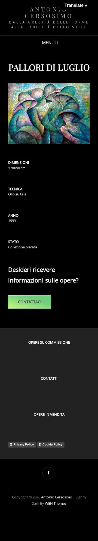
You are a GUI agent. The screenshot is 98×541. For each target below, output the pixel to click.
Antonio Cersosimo (49, 12)
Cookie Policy (52, 444)
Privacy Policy (24, 444)
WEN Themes (55, 503)
